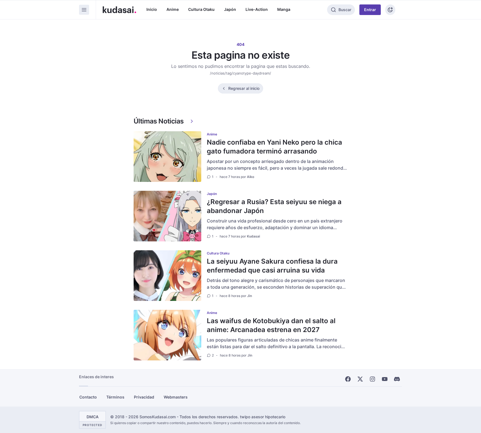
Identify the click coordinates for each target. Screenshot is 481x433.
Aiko (250, 177)
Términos (115, 397)
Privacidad (144, 397)
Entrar (370, 9)
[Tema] (390, 9)
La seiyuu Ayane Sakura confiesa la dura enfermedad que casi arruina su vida (272, 265)
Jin (249, 296)
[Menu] (84, 10)
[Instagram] (372, 379)
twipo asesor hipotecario (262, 416)
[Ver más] (192, 121)
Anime (172, 9)
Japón (230, 9)
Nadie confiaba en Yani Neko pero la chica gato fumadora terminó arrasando (274, 146)
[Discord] (397, 379)
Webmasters (176, 397)
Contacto (88, 397)
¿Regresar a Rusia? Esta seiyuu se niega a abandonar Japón (274, 206)
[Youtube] (385, 379)
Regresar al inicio (243, 88)
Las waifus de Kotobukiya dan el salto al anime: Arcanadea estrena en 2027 (271, 325)
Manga (283, 9)
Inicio (151, 9)
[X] (360, 379)
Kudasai (253, 236)
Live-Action (257, 9)
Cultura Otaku (201, 9)
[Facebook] (348, 379)
